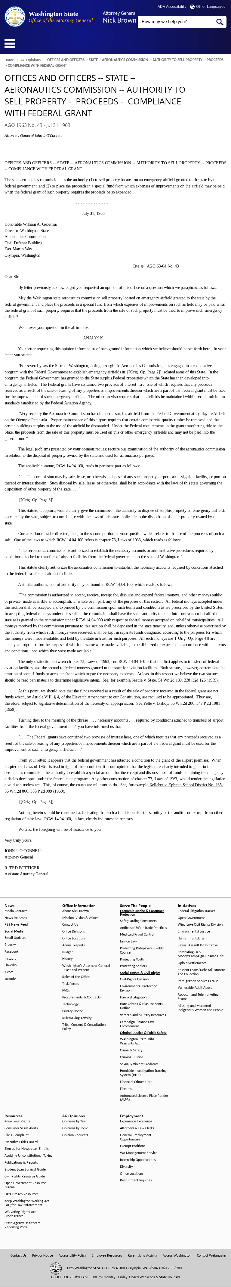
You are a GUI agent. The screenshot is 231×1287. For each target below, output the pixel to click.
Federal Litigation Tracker (196, 911)
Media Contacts (16, 911)
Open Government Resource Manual (25, 1185)
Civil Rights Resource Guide (25, 1176)
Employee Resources (107, 1256)
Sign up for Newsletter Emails (27, 1149)
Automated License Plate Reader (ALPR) (144, 1098)
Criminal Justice (131, 1057)
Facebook (11, 952)
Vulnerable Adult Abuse (195, 988)
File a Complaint (17, 1135)
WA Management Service (138, 1153)
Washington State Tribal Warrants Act (138, 1041)
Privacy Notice (72, 1011)
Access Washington (177, 1256)
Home (9, 60)
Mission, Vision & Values (80, 918)
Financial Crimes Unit (136, 1082)
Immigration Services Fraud (198, 981)
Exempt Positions (132, 1146)
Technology (70, 1004)
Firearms (126, 1089)
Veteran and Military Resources (143, 1015)
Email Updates (15, 938)
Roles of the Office (76, 977)
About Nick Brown (75, 911)
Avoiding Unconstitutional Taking (29, 1156)
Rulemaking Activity (76, 1018)
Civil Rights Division (134, 979)
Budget (67, 952)
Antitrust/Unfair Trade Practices (143, 928)
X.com (9, 972)
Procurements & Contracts (81, 997)
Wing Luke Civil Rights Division (200, 925)
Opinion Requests (75, 1135)
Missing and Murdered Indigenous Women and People (200, 1008)
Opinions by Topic (75, 1128)
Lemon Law (128, 941)
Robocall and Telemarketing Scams (198, 997)
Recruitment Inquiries (136, 1180)
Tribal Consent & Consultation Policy (84, 1027)
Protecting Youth (132, 959)
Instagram (12, 959)
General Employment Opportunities (135, 1137)
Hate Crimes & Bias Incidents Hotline (141, 1006)
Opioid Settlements (192, 963)
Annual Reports (73, 945)
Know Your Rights (17, 1121)
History (67, 959)
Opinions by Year (74, 1121)
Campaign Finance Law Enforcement (137, 1024)
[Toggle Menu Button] (10, 43)
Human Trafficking (191, 938)
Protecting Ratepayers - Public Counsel (142, 950)
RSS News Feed (16, 925)
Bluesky (10, 945)
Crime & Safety (131, 1050)
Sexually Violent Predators (139, 1064)
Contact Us (70, 925)
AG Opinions (30, 60)
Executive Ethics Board (21, 1142)
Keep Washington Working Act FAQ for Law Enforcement (27, 1203)
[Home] (15, 16)
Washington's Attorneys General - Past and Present (86, 968)
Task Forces (70, 984)
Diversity (126, 1167)
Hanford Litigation (133, 997)
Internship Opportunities (138, 1160)
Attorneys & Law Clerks (137, 1128)
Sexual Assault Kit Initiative (198, 945)
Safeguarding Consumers (138, 921)
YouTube (11, 979)
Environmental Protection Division (138, 988)
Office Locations (74, 938)
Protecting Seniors (133, 966)
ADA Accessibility (172, 7)
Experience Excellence (136, 1121)
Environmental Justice (194, 931)
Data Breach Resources (21, 1194)
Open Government (191, 918)
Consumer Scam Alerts (21, 1128)
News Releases (16, 918)
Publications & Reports (21, 1163)
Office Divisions (73, 931)
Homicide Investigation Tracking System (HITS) (143, 1073)
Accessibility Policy (72, 1256)
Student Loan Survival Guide (25, 1169)
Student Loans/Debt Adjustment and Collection (201, 972)
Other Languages (210, 7)
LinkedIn (11, 965)
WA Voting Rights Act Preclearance (20, 1214)
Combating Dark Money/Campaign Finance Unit (200, 954)
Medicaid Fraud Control (137, 934)
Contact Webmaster (211, 1256)
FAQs (66, 990)
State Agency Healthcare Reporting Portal (23, 1225)
